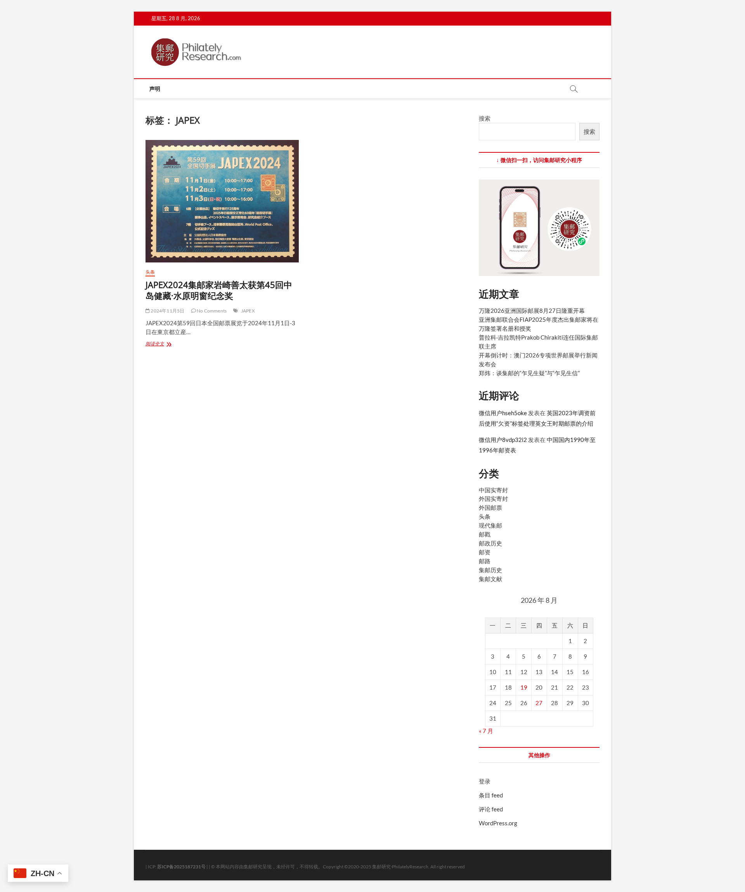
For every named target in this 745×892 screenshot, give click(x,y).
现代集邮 (490, 525)
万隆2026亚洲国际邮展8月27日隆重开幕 (532, 310)
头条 (150, 272)
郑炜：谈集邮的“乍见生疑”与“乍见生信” (529, 372)
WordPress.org (498, 823)
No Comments (211, 311)
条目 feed (491, 795)
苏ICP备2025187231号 (181, 867)
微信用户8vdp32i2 (503, 439)
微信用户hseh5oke (503, 412)
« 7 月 (486, 730)
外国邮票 (490, 507)
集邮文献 (490, 578)
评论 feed (491, 809)
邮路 (484, 560)
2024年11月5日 (167, 311)
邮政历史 (490, 543)
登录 (484, 781)
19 (523, 687)
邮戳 (484, 534)
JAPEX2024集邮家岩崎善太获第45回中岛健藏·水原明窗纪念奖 (219, 290)
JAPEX (248, 311)
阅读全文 (166, 344)
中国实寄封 (493, 490)
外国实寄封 (493, 498)
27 (538, 702)
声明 (154, 88)
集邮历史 (490, 569)
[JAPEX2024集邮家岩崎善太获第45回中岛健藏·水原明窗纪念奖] (222, 201)
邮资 (484, 552)
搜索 (484, 118)
